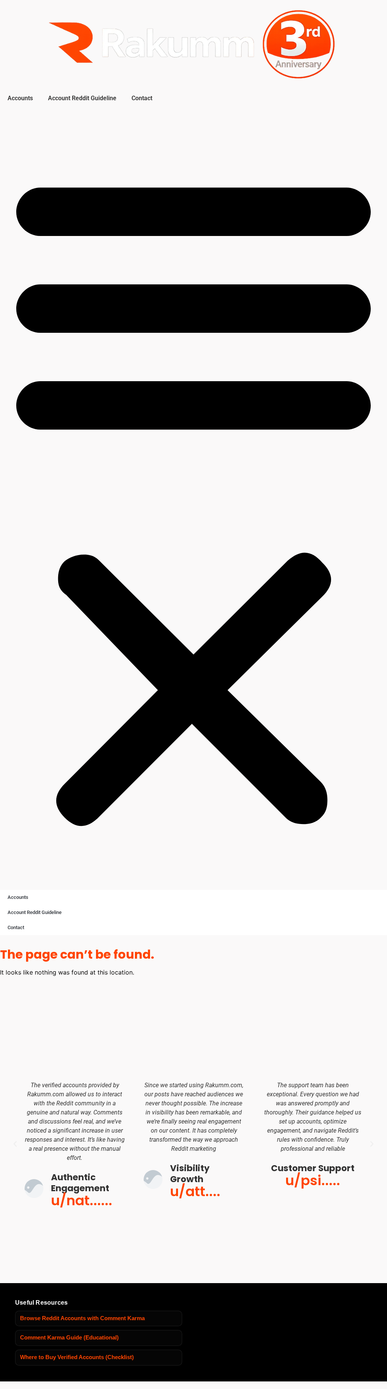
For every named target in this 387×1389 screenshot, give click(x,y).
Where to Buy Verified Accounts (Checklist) (77, 1357)
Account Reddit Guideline (82, 98)
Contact (142, 98)
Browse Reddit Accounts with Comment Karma (82, 1318)
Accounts (20, 98)
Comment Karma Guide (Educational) (69, 1338)
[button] (193, 496)
